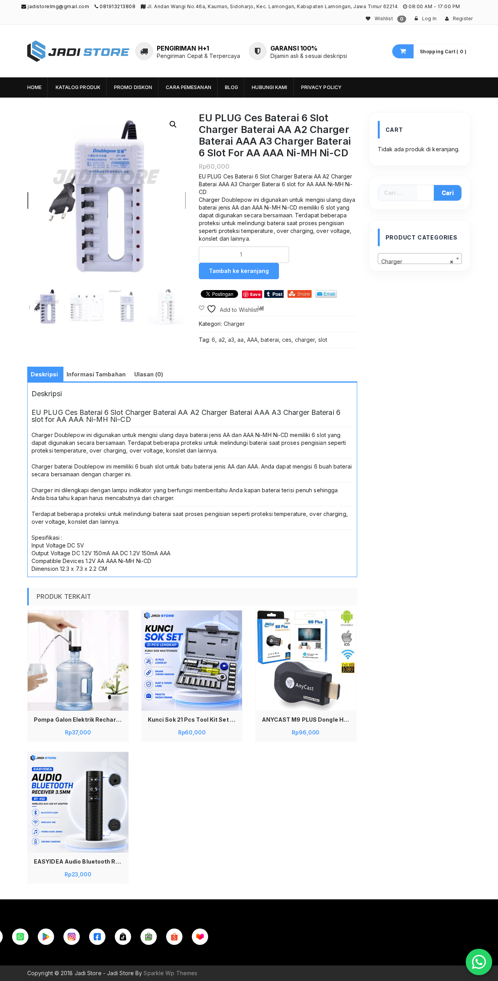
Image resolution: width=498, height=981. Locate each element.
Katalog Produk (78, 87)
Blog (231, 87)
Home (34, 87)
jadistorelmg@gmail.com (57, 6)
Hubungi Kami (269, 87)
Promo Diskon (133, 87)
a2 (222, 339)
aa (240, 339)
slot (322, 339)
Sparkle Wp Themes (170, 973)
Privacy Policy (321, 87)
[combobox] (420, 258)
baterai (270, 339)
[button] (173, 124)
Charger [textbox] (417, 261)
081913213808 (117, 6)
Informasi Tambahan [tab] (96, 374)
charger (305, 339)
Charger (234, 323)
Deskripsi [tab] (44, 374)
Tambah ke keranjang (239, 271)
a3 (231, 339)
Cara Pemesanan (188, 87)
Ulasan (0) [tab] (148, 374)
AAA (252, 339)
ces (286, 339)
